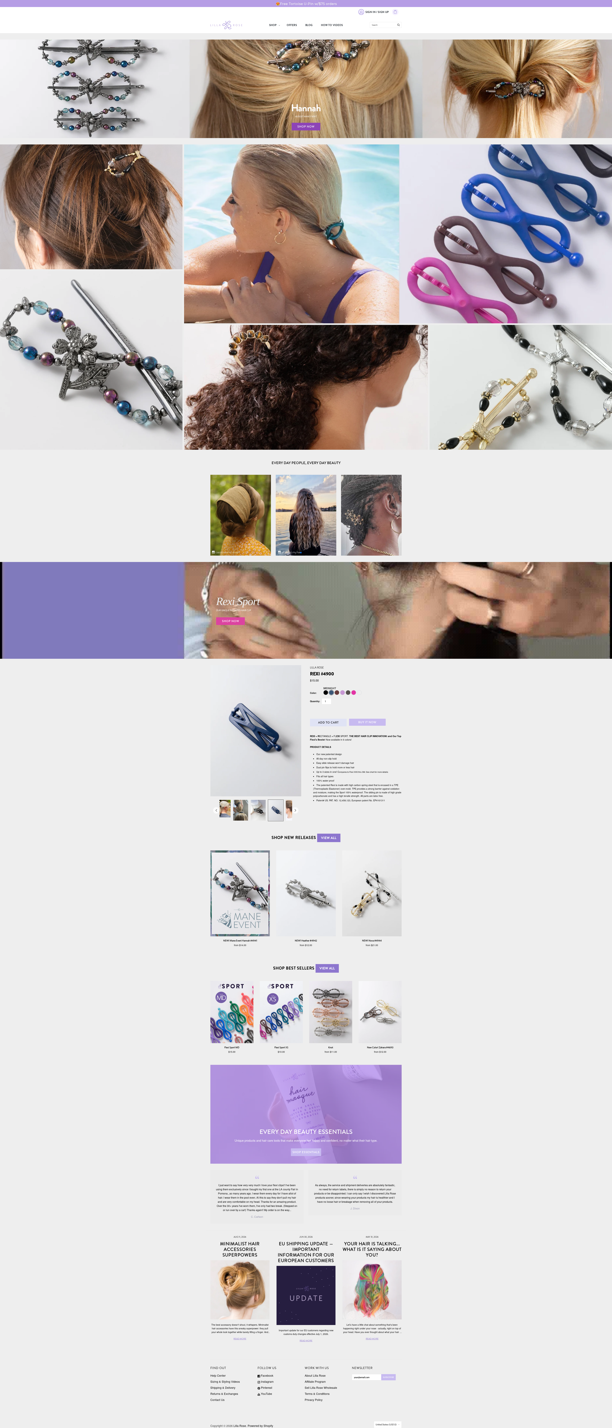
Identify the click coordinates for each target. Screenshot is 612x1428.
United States (386, 1424)
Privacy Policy (314, 1400)
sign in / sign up (377, 12)
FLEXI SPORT (398, 231)
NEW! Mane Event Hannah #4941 (240, 940)
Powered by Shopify (260, 1426)
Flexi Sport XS (281, 1047)
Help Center (218, 1375)
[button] (301, 552)
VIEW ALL (328, 838)
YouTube (266, 1394)
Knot (330, 1047)
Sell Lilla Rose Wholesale (321, 1388)
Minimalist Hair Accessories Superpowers (240, 1249)
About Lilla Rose (315, 1375)
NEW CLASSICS (521, 387)
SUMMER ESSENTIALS (398, 238)
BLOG (309, 25)
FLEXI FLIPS (91, 207)
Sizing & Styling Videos (225, 1382)
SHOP (273, 25)
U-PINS (305, 387)
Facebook (266, 1375)
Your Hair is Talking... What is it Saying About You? (372, 1249)
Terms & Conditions (317, 1394)
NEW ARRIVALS (91, 360)
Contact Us (217, 1400)
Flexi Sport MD (231, 1047)
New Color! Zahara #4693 (380, 1047)
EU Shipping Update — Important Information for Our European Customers (306, 1252)
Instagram (267, 1382)
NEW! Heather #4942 (306, 940)
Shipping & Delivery (222, 1388)
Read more (239, 1338)
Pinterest (266, 1388)
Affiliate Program (315, 1382)
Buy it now (367, 722)
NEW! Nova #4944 (372, 940)
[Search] (398, 25)
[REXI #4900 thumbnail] (223, 809)
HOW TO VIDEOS (332, 25)
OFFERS (292, 25)
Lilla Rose (317, 667)
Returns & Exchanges (224, 1394)
